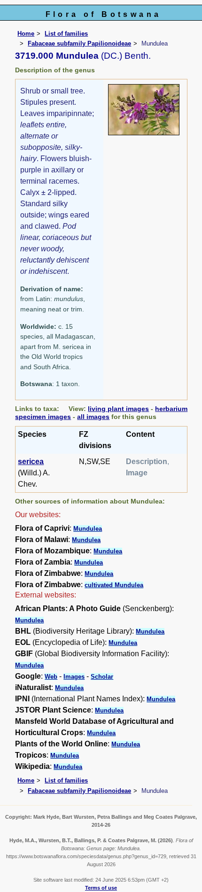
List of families (66, 33)
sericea (31, 461)
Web (51, 676)
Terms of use (101, 888)
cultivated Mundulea (114, 585)
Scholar (102, 676)
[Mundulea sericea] (143, 109)
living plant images (118, 408)
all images (93, 416)
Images (74, 676)
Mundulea (87, 528)
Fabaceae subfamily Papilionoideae (79, 43)
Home (25, 33)
